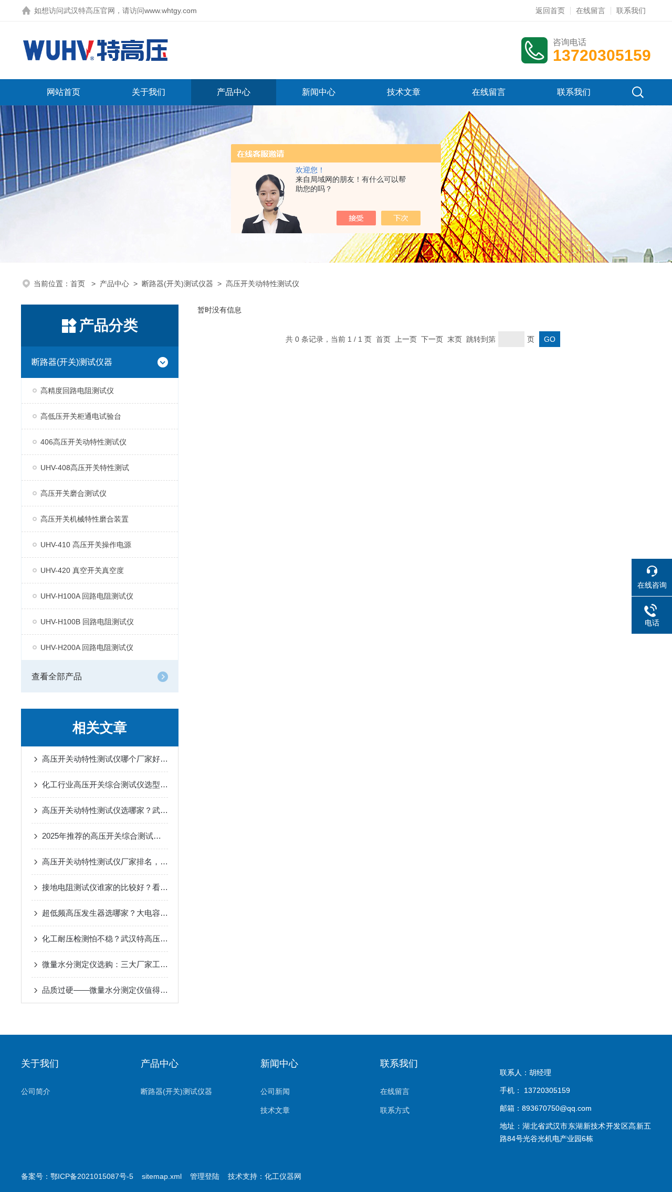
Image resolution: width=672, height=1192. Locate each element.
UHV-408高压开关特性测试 (84, 467)
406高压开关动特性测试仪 (83, 442)
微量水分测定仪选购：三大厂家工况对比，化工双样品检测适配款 (105, 964)
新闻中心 (318, 92)
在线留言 (590, 10)
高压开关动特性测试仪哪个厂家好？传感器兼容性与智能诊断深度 (105, 758)
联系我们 (631, 10)
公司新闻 (275, 1091)
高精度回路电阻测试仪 (77, 390)
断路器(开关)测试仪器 (177, 283)
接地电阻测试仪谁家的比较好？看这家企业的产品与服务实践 (105, 887)
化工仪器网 (283, 1176)
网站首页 (63, 92)
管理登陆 (204, 1176)
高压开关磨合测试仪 (73, 493)
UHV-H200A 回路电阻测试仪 (86, 647)
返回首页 (550, 10)
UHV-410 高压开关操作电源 (85, 544)
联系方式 (395, 1110)
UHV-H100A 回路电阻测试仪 (86, 596)
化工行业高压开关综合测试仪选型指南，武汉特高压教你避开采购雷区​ (105, 784)
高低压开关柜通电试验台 (80, 416)
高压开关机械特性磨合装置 (84, 519)
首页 (78, 283)
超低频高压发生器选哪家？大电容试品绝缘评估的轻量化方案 (105, 912)
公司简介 (35, 1091)
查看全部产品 (57, 676)
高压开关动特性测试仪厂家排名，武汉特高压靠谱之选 (105, 861)
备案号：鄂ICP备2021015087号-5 (77, 1176)
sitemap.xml (162, 1176)
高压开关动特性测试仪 (262, 283)
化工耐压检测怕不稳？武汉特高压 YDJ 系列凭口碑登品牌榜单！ (105, 938)
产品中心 (233, 92)
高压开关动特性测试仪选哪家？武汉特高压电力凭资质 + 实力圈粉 (105, 810)
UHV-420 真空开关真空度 (82, 570)
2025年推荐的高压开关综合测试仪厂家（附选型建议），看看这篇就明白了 (105, 835)
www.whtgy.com (170, 10)
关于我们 (148, 92)
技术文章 (404, 92)
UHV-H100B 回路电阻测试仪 (87, 621)
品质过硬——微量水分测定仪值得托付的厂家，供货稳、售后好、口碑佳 (105, 989)
